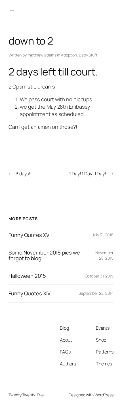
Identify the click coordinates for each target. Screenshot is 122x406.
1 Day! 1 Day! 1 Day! (87, 174)
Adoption (69, 55)
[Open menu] (12, 9)
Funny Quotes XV (29, 235)
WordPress (103, 394)
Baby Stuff (88, 55)
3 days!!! (24, 174)
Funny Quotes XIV (29, 293)
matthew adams (42, 55)
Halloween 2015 (27, 276)
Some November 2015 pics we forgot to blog (44, 255)
